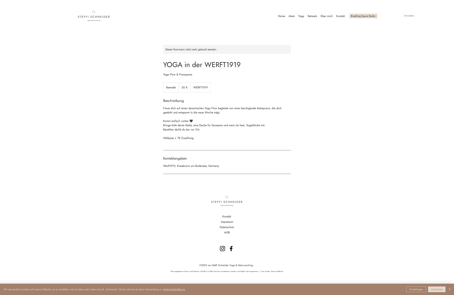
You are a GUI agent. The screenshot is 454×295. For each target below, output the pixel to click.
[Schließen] (450, 289)
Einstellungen (416, 289)
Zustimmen (436, 289)
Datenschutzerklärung (174, 289)
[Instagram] (222, 248)
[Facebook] (231, 248)
